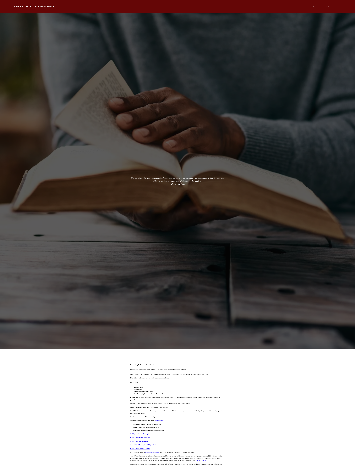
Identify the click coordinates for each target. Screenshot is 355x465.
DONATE (339, 6)
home (285, 6)
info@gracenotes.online (152, 452)
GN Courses (305, 6)
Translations (317, 6)
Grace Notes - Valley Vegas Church (34, 6)
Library (294, 6)
